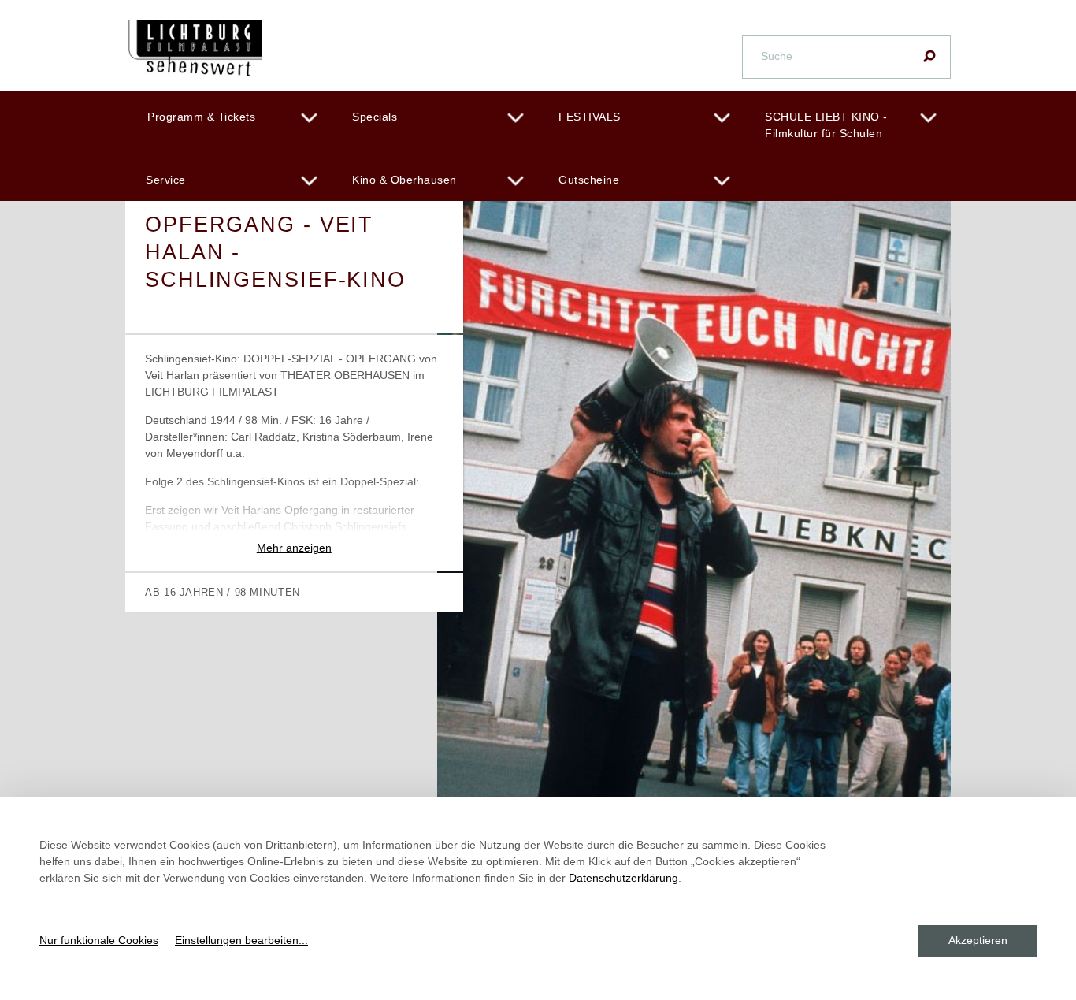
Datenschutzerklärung (623, 878)
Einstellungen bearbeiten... (241, 940)
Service (166, 179)
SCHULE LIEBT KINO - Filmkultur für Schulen (826, 124)
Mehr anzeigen (294, 547)
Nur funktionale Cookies (98, 940)
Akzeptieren (977, 940)
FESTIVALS (589, 116)
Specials (374, 116)
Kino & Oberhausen (404, 179)
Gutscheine (588, 179)
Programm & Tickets (201, 116)
